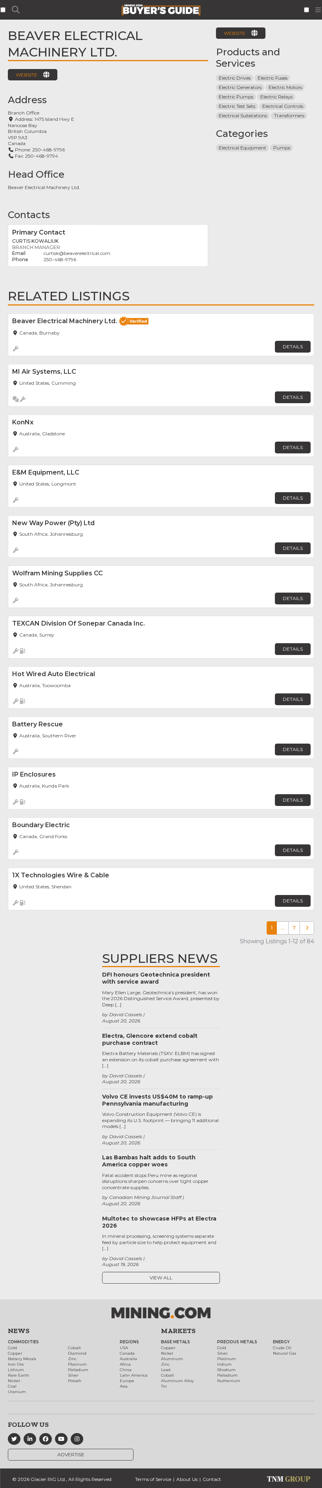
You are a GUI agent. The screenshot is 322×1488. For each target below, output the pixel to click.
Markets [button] (178, 1330)
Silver (73, 1375)
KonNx (22, 422)
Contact (212, 1479)
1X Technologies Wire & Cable (60, 875)
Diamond (77, 1353)
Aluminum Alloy (177, 1380)
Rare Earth (18, 1375)
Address (27, 100)
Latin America (134, 1375)
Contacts (29, 214)
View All (161, 1278)
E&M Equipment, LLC (45, 472)
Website (26, 75)
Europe (127, 1380)
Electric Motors (285, 87)
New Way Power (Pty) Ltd (53, 523)
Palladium (78, 1369)
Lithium (16, 1369)
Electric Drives (235, 78)
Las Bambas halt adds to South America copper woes (149, 1161)
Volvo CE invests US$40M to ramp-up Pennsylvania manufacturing (157, 1100)
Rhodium (226, 1369)
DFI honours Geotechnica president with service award (156, 978)
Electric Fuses (272, 78)
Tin (164, 1386)
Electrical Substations (243, 115)
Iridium (224, 1364)
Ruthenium (228, 1380)
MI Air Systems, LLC (44, 371)
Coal (12, 1386)
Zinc (72, 1358)
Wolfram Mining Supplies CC (57, 573)
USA (124, 1347)
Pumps (281, 148)
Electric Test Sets (237, 106)
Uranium (17, 1391)
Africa (125, 1364)
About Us (187, 1479)
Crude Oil (282, 1347)
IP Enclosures (34, 774)
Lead (165, 1369)
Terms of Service (153, 1479)
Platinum (77, 1364)
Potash (74, 1380)
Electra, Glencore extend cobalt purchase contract (150, 1039)
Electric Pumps (236, 97)
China (126, 1369)
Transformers (289, 115)
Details (293, 346)
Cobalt (74, 1347)
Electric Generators (240, 87)
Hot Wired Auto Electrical (53, 674)
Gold (12, 1347)
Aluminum (172, 1358)
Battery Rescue (37, 724)
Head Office (36, 174)
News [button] (18, 1330)
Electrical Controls (282, 106)
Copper (15, 1353)
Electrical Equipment (242, 148)
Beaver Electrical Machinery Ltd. (44, 187)
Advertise (70, 1454)
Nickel (14, 1380)
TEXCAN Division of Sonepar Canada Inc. (78, 623)
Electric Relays (276, 97)
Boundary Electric (41, 825)
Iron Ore (16, 1364)
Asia (124, 1386)
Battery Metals (22, 1358)
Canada (127, 1353)
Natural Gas (284, 1353)
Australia (128, 1358)
